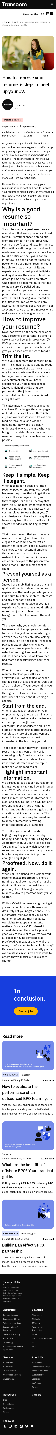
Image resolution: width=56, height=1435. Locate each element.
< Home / (6, 22)
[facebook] (52, 14)
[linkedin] (48, 14)
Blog (14, 22)
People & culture (12, 119)
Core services (10, 1075)
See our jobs (26, 1011)
